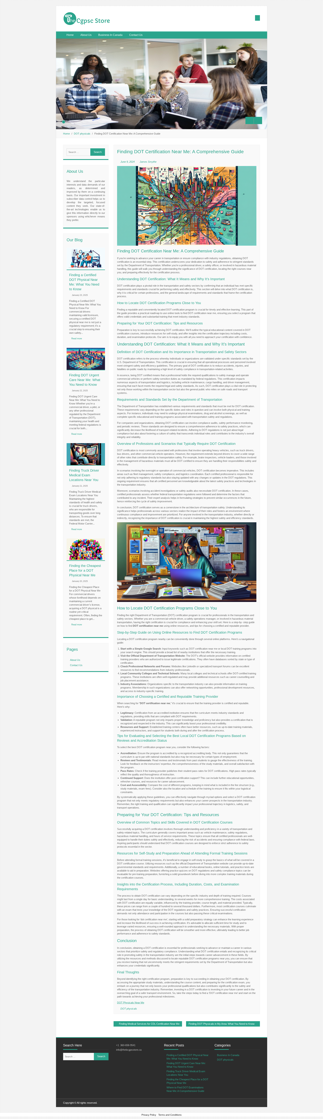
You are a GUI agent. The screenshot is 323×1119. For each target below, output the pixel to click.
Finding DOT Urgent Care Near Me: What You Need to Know (84, 379)
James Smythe (148, 161)
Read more (76, 338)
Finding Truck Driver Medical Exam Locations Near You (84, 475)
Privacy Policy (148, 1114)
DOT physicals (128, 1008)
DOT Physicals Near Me (130, 1002)
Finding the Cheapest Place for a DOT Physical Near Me (85, 570)
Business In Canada (110, 35)
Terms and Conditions (170, 1114)
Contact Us (135, 35)
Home (70, 35)
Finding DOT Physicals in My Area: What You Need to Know (222, 1023)
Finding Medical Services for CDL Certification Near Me (149, 1023)
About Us (86, 35)
